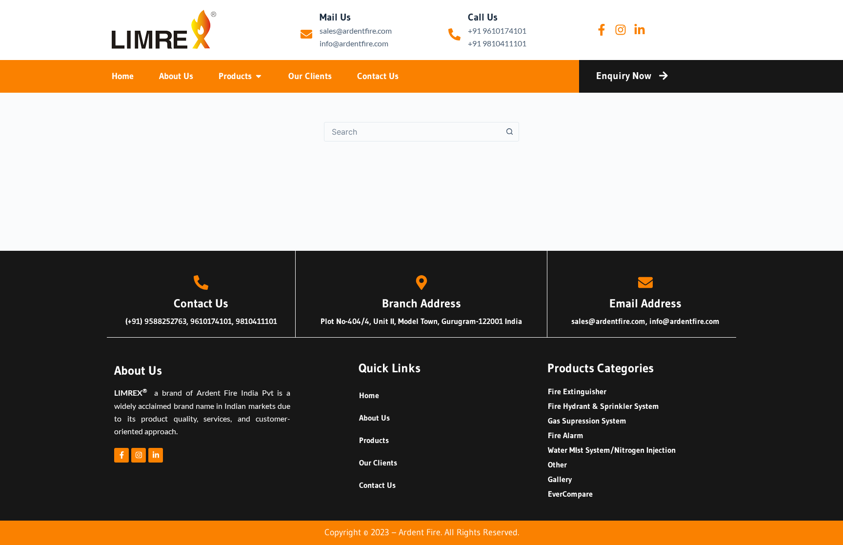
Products (374, 440)
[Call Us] (454, 34)
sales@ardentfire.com (356, 30)
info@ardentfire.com (354, 43)
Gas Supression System (587, 420)
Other (557, 464)
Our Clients (378, 462)
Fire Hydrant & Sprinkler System (603, 406)
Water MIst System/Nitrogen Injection (612, 450)
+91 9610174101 (497, 30)
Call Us (483, 17)
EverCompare (570, 494)
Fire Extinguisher (577, 391)
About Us (374, 418)
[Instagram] (620, 30)
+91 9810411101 (497, 43)
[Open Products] (258, 76)
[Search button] (509, 131)
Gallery (560, 479)
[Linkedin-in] (639, 30)
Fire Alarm (565, 435)
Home (369, 395)
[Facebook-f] (601, 30)
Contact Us (377, 485)
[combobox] (412, 131)
